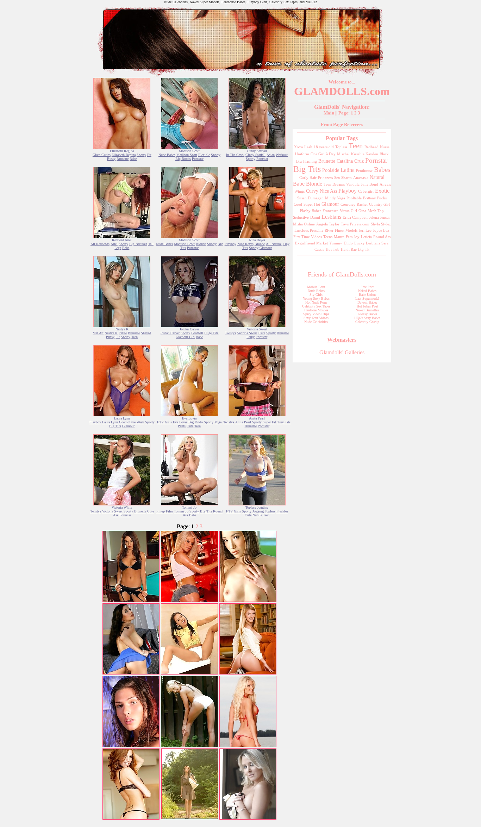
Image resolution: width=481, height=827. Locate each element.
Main (329, 113)
